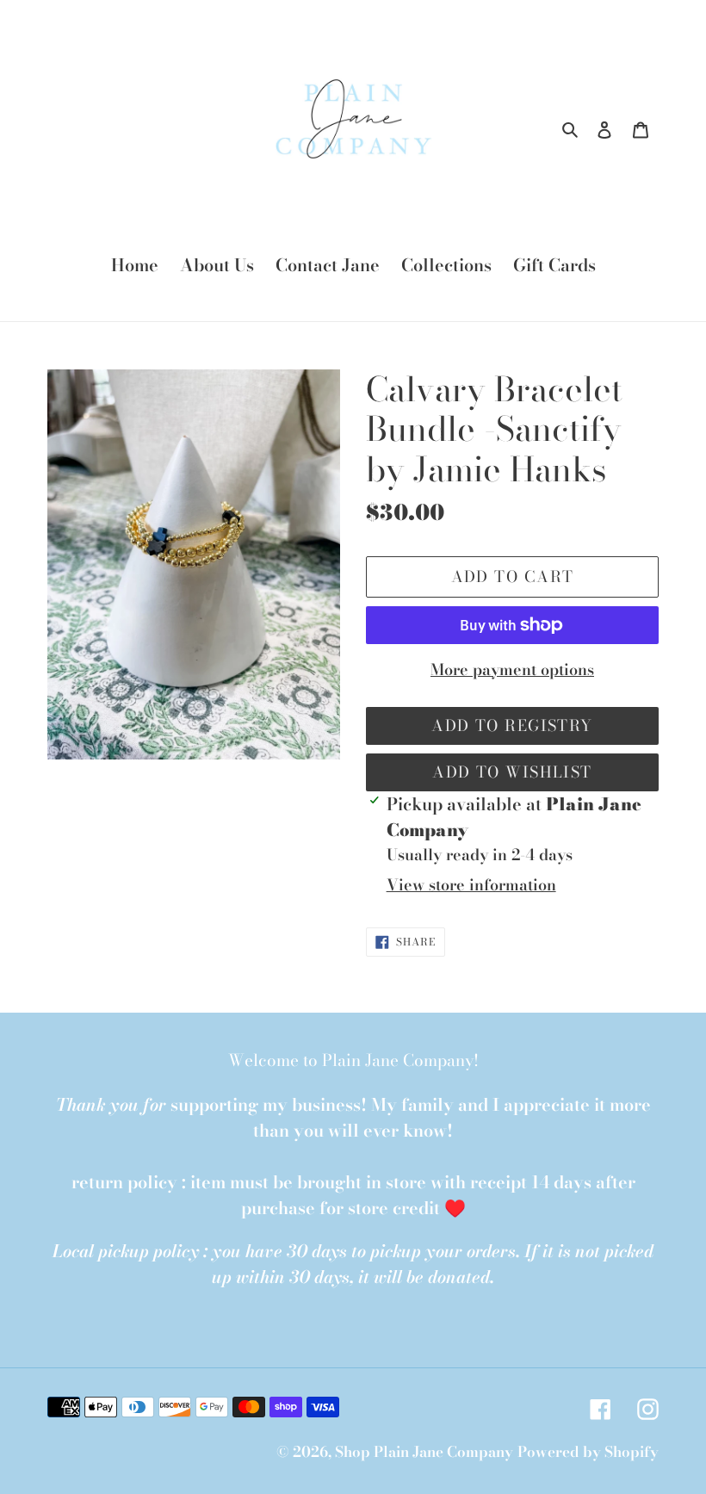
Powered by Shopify (588, 1452)
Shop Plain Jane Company (424, 1452)
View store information (471, 884)
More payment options (512, 669)
